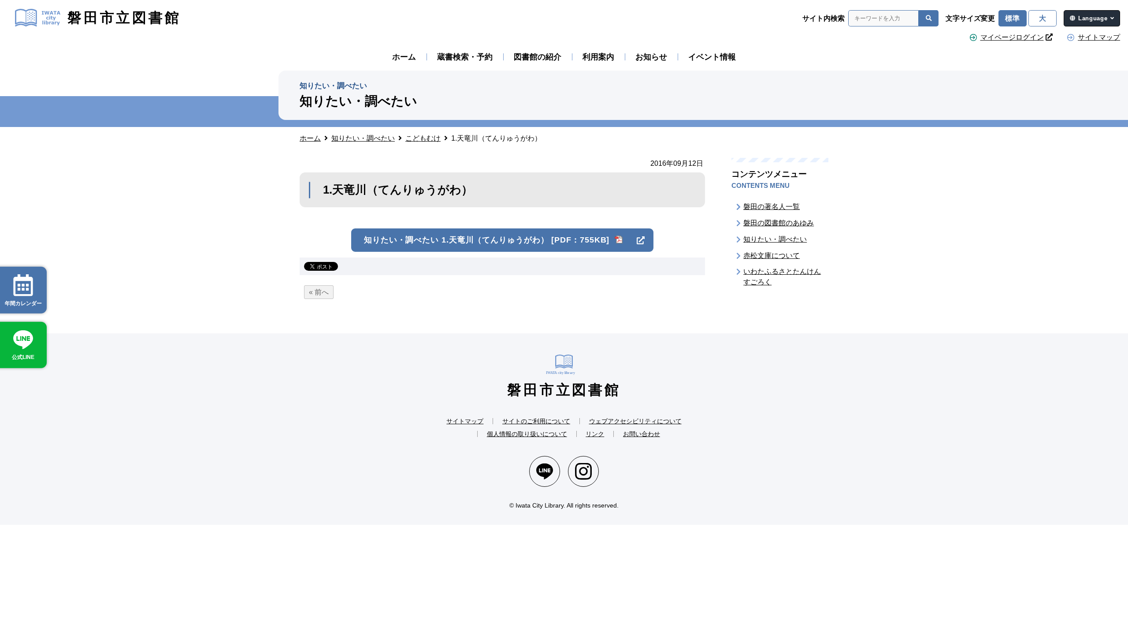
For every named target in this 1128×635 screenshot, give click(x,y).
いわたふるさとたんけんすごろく (782, 277)
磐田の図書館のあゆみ (778, 223)
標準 (1012, 18)
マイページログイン (1012, 37)
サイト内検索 (823, 18)
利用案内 (598, 56)
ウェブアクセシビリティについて (635, 421)
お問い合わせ (641, 433)
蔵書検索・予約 (465, 56)
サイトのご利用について (536, 421)
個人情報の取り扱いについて (527, 433)
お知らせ (651, 56)
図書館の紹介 (537, 56)
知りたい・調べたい (775, 239)
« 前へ (319, 292)
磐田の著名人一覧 (771, 206)
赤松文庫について (771, 255)
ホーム (404, 56)
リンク (595, 433)
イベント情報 (712, 56)
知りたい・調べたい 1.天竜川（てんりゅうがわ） (486, 239)
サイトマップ (1099, 37)
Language (1092, 18)
